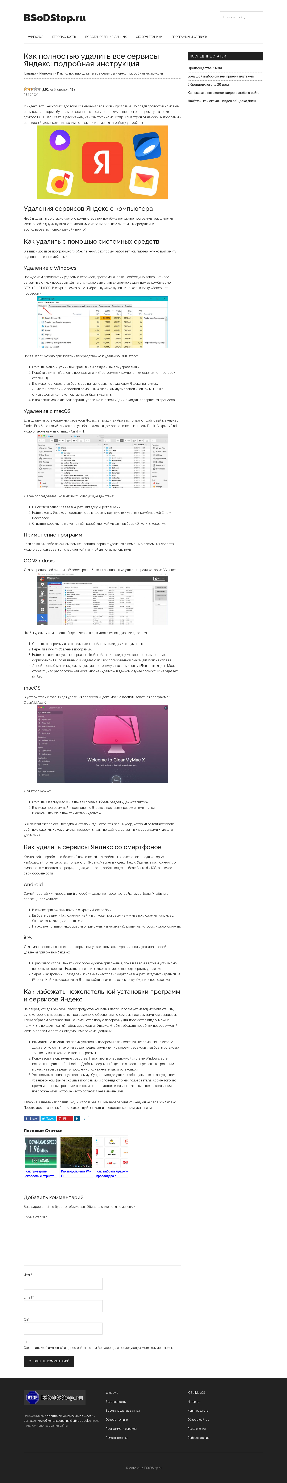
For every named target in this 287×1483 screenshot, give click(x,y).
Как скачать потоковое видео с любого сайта (223, 93)
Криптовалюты (198, 1410)
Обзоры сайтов (198, 1419)
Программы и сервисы (121, 1428)
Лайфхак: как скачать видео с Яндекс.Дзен (222, 101)
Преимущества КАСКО (206, 68)
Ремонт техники (117, 1437)
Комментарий (35, 1217)
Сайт (27, 1320)
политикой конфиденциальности (70, 1416)
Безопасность (116, 1401)
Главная (30, 73)
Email (29, 1297)
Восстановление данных (123, 1410)
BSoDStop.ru (55, 18)
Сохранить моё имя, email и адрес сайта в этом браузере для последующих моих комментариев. (99, 1348)
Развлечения (197, 1428)
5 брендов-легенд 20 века (208, 85)
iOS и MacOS (196, 1392)
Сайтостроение (198, 1437)
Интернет (46, 73)
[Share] (77, 1118)
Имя (28, 1275)
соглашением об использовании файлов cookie (57, 1420)
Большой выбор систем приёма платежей (221, 76)
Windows (112, 1392)
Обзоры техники (117, 1419)
